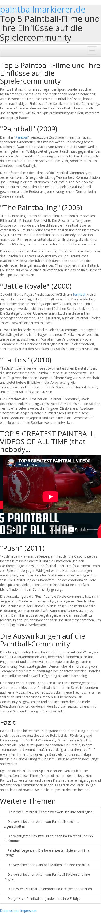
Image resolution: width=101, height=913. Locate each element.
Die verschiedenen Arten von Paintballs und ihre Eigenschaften (42, 824)
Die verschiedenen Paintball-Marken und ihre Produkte (48, 865)
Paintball (21, 137)
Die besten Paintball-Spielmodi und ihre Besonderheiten (49, 889)
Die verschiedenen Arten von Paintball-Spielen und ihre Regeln (47, 876)
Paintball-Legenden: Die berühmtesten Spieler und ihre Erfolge (47, 852)
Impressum (28, 910)
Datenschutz (9, 910)
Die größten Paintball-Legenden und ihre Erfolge (43, 898)
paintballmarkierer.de (42, 9)
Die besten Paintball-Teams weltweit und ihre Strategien (49, 812)
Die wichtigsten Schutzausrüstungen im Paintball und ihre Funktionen (49, 838)
